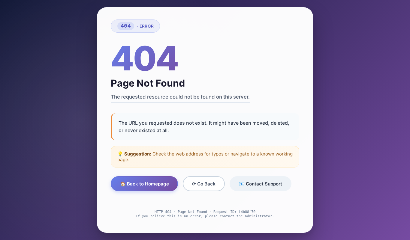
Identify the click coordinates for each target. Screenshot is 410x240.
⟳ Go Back (204, 184)
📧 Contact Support (260, 184)
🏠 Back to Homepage (144, 184)
